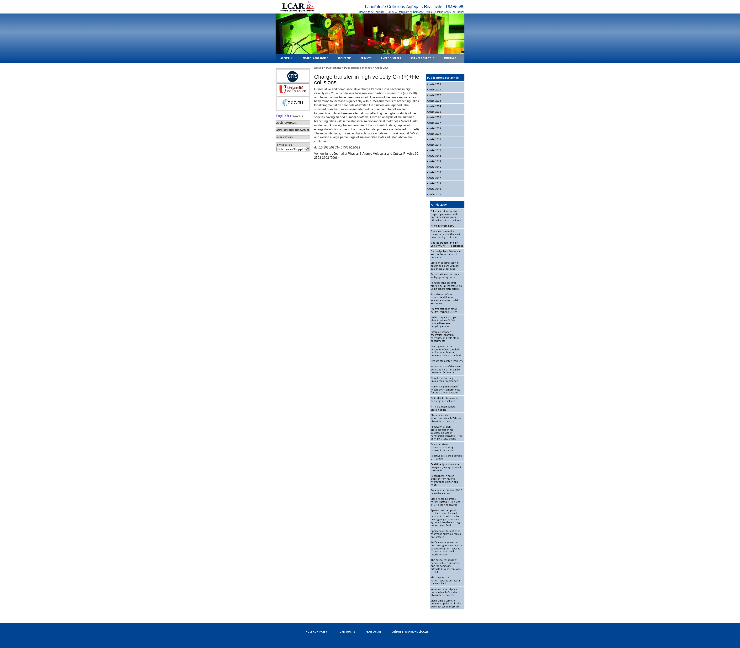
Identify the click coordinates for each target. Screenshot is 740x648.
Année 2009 (434, 133)
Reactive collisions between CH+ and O (446, 457)
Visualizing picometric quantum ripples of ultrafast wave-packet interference (446, 603)
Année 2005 (434, 111)
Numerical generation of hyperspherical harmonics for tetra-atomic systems (445, 389)
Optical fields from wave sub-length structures (444, 400)
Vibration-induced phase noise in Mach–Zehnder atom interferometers (444, 592)
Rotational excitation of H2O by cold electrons (446, 492)
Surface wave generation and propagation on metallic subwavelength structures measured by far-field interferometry (446, 548)
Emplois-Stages (391, 58)
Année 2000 (434, 84)
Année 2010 (434, 139)
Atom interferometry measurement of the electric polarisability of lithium (447, 234)
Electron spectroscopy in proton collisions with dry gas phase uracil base (445, 265)
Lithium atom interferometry (447, 360)
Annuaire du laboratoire (292, 130)
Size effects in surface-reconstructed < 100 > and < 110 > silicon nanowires (446, 501)
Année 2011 (434, 144)
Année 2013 (434, 156)
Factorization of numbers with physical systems (445, 276)
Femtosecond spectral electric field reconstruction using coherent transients (446, 285)
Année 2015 (434, 167)
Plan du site (373, 631)
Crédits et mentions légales (410, 631)
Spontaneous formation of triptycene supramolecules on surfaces (446, 533)
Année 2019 (434, 189)
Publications (333, 67)
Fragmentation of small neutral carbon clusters (444, 310)
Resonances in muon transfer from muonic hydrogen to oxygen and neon (444, 480)
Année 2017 (434, 178)
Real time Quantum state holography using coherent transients (446, 467)
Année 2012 (434, 150)
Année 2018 (434, 183)
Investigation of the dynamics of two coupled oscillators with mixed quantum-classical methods (446, 351)
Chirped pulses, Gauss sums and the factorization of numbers (447, 254)
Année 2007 (434, 122)
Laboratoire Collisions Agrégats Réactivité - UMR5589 (414, 6)
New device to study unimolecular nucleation (444, 379)
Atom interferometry (442, 225)
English (282, 115)
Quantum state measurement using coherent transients (442, 447)
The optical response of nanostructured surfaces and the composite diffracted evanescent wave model (446, 565)
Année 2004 (434, 106)
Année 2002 (434, 95)
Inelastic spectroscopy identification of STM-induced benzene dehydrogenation (443, 322)
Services (366, 58)
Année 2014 (434, 161)
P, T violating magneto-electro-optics (443, 408)
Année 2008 (434, 128)
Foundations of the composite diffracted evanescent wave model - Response (445, 299)
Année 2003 (434, 100)
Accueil (285, 58)
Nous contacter (316, 631)
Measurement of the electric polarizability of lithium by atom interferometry (447, 369)
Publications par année (358, 67)
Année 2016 (434, 172)
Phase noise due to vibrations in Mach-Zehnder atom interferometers (446, 418)
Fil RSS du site (346, 631)
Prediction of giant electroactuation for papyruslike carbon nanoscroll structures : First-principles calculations (446, 432)
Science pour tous (422, 58)
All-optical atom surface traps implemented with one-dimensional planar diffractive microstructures (446, 215)
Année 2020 (434, 194)
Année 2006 (381, 67)
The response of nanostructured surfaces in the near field (446, 580)
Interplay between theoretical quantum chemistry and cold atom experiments (445, 336)
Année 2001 (434, 89)
